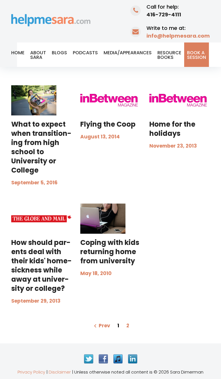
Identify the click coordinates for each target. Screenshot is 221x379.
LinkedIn (132, 358)
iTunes (118, 358)
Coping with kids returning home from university (109, 252)
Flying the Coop (108, 124)
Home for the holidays (172, 128)
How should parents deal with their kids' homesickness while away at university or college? (41, 265)
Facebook (103, 358)
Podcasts (85, 52)
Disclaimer (60, 372)
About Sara (38, 55)
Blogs (59, 52)
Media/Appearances (128, 52)
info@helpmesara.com (178, 35)
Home (17, 52)
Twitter (88, 358)
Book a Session (196, 55)
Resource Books (169, 55)
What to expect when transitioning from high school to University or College (41, 147)
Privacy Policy (31, 372)
